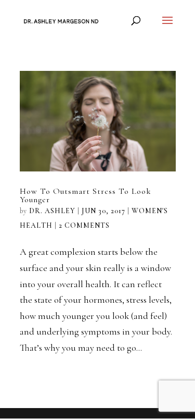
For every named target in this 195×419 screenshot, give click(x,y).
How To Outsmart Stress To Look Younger (85, 195)
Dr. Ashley (52, 210)
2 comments (84, 225)
